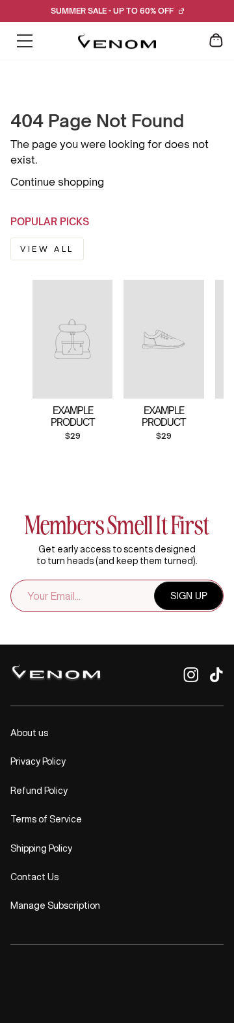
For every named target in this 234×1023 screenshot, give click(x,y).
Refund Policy (39, 790)
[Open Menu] (24, 41)
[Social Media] (190, 678)
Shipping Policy (41, 848)
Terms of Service (46, 819)
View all (47, 249)
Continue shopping (57, 181)
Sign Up (188, 595)
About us (29, 732)
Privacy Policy (38, 761)
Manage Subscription (55, 905)
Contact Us (34, 876)
